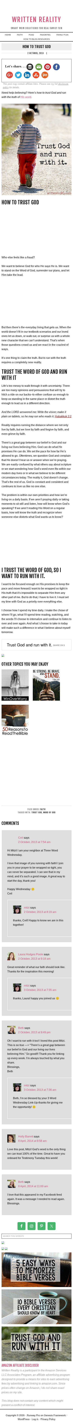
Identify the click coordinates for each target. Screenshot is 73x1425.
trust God (36, 812)
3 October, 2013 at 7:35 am (40, 990)
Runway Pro (33, 1415)
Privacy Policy (48, 1419)
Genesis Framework (55, 1415)
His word (25, 97)
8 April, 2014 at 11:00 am (33, 1186)
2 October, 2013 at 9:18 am (34, 958)
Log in (35, 1419)
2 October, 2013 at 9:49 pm (34, 1032)
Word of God (49, 812)
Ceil (20, 837)
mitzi (27, 907)
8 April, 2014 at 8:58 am (32, 1140)
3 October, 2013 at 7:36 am (40, 1089)
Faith (42, 809)
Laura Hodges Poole (30, 954)
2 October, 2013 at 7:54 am (34, 842)
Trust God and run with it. (29, 645)
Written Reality (36, 20)
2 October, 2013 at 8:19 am (40, 912)
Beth (21, 1028)
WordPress (24, 1419)
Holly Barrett (25, 1136)
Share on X (59, 645)
